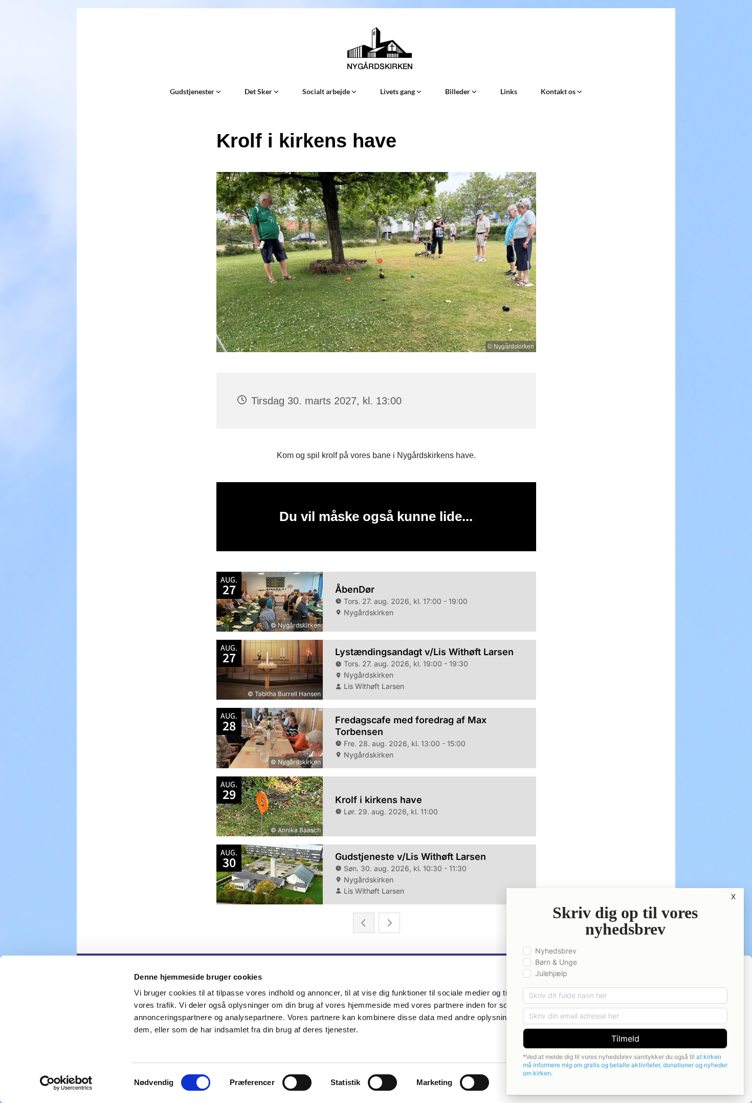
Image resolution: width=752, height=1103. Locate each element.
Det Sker (259, 91)
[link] (195, 91)
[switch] (297, 1082)
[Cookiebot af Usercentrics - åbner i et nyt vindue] (66, 1083)
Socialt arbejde (326, 91)
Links (508, 91)
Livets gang (398, 91)
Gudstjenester (193, 91)
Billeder (458, 91)
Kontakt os (559, 91)
